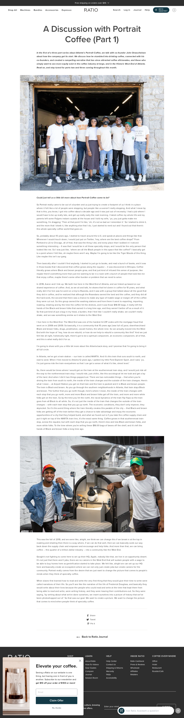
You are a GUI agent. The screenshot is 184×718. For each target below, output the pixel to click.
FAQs (108, 674)
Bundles (38, 10)
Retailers (134, 674)
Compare (89, 671)
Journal (137, 9)
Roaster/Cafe (158, 671)
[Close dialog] (80, 660)
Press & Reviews (137, 664)
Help (147, 9)
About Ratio (90, 661)
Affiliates (134, 671)
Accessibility (111, 678)
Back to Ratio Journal (94, 637)
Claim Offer (56, 700)
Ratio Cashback (137, 661)
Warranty (110, 671)
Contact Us (111, 664)
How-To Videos (92, 664)
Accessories (51, 10)
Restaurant (157, 668)
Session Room (91, 678)
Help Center (111, 661)
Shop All (12, 10)
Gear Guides (90, 668)
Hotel (154, 664)
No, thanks (56, 708)
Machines (25, 10)
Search (117, 9)
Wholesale (134, 668)
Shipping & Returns (114, 668)
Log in (127, 9)
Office (154, 661)
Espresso (66, 10)
